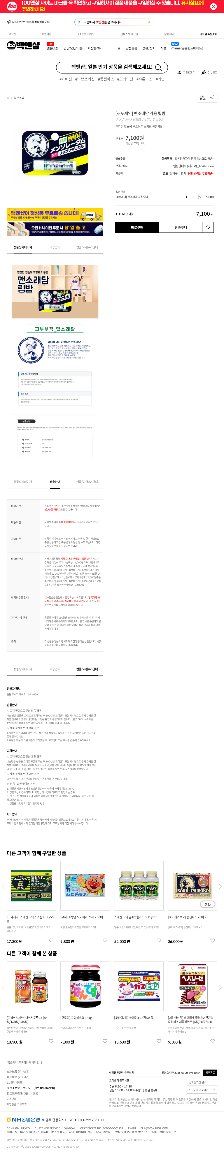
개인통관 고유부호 (17, 1104)
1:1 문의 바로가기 (198, 1090)
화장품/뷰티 (96, 48)
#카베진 (66, 79)
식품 (163, 48)
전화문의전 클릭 (197, 1082)
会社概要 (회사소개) (18, 1071)
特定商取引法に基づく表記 (22, 1093)
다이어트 (115, 48)
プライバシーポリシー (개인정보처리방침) (31, 1088)
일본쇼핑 (53, 48)
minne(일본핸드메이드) (187, 48)
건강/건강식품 (73, 48)
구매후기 (189, 72)
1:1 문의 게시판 (85, 34)
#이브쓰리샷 (85, 79)
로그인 (12, 34)
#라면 (160, 79)
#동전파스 (106, 79)
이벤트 (212, 72)
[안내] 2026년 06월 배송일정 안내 (31, 22)
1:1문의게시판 (15, 1082)
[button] (220, 887)
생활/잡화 (149, 48)
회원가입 (46, 34)
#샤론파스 (144, 79)
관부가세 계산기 (129, 34)
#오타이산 (125, 79)
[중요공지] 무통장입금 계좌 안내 (24, 1063)
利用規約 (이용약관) (18, 1077)
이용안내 (11, 1099)
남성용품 (131, 48)
